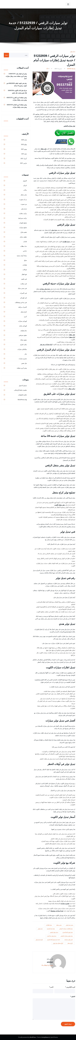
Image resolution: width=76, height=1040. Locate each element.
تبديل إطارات (49, 925)
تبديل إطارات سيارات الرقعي (66, 928)
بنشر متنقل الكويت (59, 505)
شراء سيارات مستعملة (57, 911)
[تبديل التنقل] (68, 4)
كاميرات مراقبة (22, 307)
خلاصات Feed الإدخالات (20, 390)
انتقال (6, 55)
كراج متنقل (72, 337)
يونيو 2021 (24, 149)
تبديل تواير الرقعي (54, 932)
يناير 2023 (24, 140)
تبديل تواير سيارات (45, 289)
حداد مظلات (23, 246)
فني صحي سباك (22, 288)
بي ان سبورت (23, 199)
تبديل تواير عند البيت (51, 936)
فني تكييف (24, 279)
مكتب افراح (23, 344)
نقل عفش (24, 363)
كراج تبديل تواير (39, 939)
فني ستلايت (23, 284)
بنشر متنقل (44, 149)
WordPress (33, 1037)
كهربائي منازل (23, 326)
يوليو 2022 (24, 144)
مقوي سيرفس (23, 335)
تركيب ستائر (71, 389)
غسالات (25, 269)
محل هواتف (23, 330)
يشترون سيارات (65, 903)
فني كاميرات (23, 293)
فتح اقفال (24, 274)
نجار (26, 354)
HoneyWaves (45, 1037)
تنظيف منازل (23, 237)
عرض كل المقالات (48, 965)
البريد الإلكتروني (70, 987)
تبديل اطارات (66, 241)
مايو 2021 (24, 154)
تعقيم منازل (23, 232)
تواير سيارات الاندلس (69, 126)
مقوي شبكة (23, 340)
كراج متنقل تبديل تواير (58, 943)
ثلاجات (25, 241)
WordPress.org (22, 399)
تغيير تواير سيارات (68, 939)
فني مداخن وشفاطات (21, 302)
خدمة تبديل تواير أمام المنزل (53, 939)
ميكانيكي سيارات (22, 349)
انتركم (25, 185)
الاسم (51, 987)
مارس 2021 (23, 163)
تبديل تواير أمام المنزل (67, 932)
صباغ (25, 260)
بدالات (25, 190)
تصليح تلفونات (23, 223)
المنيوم (25, 181)
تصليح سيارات (23, 227)
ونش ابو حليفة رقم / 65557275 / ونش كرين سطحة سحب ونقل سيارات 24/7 (16, 76)
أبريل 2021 (24, 158)
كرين (25, 316)
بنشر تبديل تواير (69, 925)
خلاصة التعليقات (22, 395)
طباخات (25, 265)
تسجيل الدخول (23, 385)
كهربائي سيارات (22, 321)
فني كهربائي (23, 298)
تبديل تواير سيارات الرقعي (67, 936)
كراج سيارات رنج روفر (46, 344)
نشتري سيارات (23, 358)
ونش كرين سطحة (22, 368)
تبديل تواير (73, 51)
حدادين (25, 251)
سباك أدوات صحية (22, 256)
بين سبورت (24, 204)
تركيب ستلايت (23, 213)
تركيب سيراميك (22, 218)
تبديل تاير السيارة (51, 928)
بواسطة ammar (71, 68)
